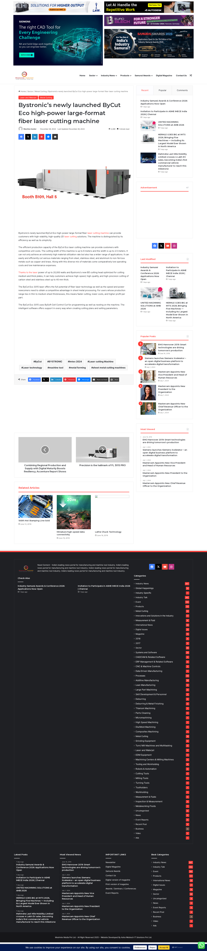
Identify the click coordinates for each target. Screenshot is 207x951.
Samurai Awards (143, 75)
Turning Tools (142, 782)
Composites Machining (147, 731)
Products (124, 75)
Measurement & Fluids (146, 797)
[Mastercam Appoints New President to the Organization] (148, 392)
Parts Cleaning (143, 713)
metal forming (78, 367)
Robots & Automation (146, 768)
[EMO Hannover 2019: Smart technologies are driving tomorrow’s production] (148, 349)
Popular (162, 90)
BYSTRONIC (55, 361)
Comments (182, 90)
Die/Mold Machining (145, 727)
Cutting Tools (142, 773)
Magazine (140, 634)
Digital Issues (142, 629)
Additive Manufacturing (147, 680)
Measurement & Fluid (145, 620)
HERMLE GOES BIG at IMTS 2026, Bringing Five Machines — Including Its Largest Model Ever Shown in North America (172, 140)
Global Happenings (144, 588)
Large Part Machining (146, 689)
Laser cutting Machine (101, 361)
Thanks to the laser (28, 272)
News (138, 815)
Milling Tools (142, 778)
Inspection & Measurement (149, 801)
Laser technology (32, 367)
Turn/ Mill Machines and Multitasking (154, 745)
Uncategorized (142, 811)
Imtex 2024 (75, 361)
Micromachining (144, 717)
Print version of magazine (117, 884)
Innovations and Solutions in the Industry (154, 615)
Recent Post (141, 824)
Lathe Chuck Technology (108, 532)
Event (138, 602)
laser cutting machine (98, 233)
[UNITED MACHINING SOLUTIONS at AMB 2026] (148, 126)
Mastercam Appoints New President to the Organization (171, 389)
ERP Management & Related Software (154, 661)
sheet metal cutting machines (109, 367)
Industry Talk (141, 597)
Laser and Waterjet (28, 97)
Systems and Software (146, 652)
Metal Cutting (41, 91)
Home (82, 75)
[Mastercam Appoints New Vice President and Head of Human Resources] (148, 376)
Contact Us (181, 75)
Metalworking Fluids (146, 806)
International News (144, 625)
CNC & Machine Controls (148, 666)
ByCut (38, 361)
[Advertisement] (73, 334)
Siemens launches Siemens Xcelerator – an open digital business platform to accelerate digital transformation (165, 361)
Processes (140, 675)
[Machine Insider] (24, 75)
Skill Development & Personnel (151, 694)
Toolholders (142, 787)
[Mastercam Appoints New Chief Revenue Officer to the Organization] (148, 408)
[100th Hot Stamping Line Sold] (35, 506)
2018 (138, 638)
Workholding (142, 792)
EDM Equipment (144, 755)
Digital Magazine (164, 75)
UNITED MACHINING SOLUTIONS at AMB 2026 (151, 306)
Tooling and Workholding (147, 764)
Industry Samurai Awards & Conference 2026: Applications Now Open (150, 273)
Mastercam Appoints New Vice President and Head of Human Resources (172, 375)
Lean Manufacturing (145, 685)
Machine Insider (30, 129)
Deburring (141, 699)
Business (140, 829)
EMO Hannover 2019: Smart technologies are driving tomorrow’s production (172, 347)
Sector (92, 75)
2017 (138, 643)
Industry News (108, 75)
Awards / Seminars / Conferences (121, 888)
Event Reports (142, 820)
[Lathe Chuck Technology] (112, 512)
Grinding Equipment (145, 741)
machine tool (56, 367)
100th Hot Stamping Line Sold (34, 520)
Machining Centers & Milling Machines (155, 759)
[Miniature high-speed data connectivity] (74, 512)
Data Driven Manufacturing (149, 671)
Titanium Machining (145, 708)
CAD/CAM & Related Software (150, 657)
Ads (137, 838)
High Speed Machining (147, 722)
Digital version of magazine (118, 880)
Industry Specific (143, 593)
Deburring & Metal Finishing (149, 703)
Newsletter (110, 862)
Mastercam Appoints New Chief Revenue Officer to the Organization (173, 406)
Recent (144, 90)
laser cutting (70, 236)
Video (138, 833)
